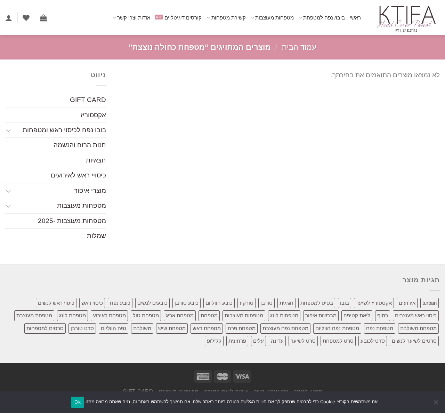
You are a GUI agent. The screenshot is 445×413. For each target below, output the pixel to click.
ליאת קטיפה (356, 315)
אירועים (407, 303)
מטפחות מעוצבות (274, 18)
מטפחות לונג (284, 315)
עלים (258, 341)
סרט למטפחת (338, 341)
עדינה (277, 341)
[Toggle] (8, 130)
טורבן (266, 303)
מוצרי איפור (90, 190)
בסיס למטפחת (316, 303)
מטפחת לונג (72, 315)
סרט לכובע (373, 341)
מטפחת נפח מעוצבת (285, 328)
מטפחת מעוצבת (34, 315)
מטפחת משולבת (418, 328)
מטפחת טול (146, 315)
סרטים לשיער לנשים (414, 341)
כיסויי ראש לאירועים (78, 175)
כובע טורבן (187, 303)
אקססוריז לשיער (374, 303)
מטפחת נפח (379, 328)
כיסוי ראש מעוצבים (416, 315)
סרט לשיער (303, 341)
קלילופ (214, 341)
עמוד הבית (299, 47)
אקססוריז (93, 115)
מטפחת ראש (207, 328)
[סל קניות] (43, 17)
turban (429, 303)
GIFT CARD (88, 100)
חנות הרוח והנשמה (80, 145)
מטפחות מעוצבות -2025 (72, 220)
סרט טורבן (82, 328)
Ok (77, 402)
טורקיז (246, 303)
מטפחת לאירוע (109, 315)
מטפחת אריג (180, 315)
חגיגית (286, 303)
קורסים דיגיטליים (183, 18)
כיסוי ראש (92, 303)
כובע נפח (120, 303)
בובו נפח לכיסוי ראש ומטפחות (64, 130)
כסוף (382, 315)
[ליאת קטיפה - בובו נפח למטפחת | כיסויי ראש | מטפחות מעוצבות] (405, 17)
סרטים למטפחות (45, 328)
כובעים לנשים (152, 303)
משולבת (142, 328)
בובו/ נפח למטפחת (324, 18)
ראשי (355, 18)
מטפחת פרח (242, 328)
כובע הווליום (219, 303)
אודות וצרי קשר (133, 18)
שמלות (96, 236)
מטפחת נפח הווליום (337, 328)
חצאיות (96, 160)
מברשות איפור (321, 315)
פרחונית (237, 341)
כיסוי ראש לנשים (56, 303)
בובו (344, 303)
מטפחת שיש (172, 328)
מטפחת (209, 315)
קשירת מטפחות (228, 18)
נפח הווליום (113, 328)
